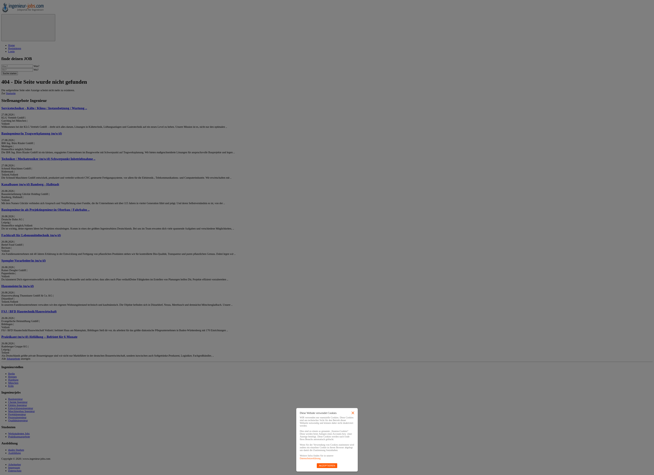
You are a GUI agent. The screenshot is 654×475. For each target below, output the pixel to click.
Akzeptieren (327, 465)
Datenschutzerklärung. (310, 458)
